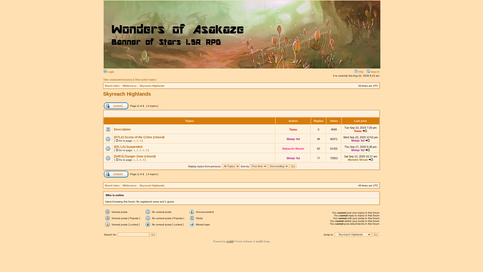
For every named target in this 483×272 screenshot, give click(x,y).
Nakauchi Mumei (293, 148)
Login (110, 71)
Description (122, 129)
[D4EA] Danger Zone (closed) (135, 156)
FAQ (360, 71)
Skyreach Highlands (152, 85)
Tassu (293, 129)
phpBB (229, 241)
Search (374, 71)
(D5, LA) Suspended (128, 147)
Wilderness (130, 85)
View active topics (145, 79)
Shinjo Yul (293, 139)
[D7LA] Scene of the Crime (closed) (139, 137)
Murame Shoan (358, 159)
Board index (112, 85)
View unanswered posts (117, 79)
